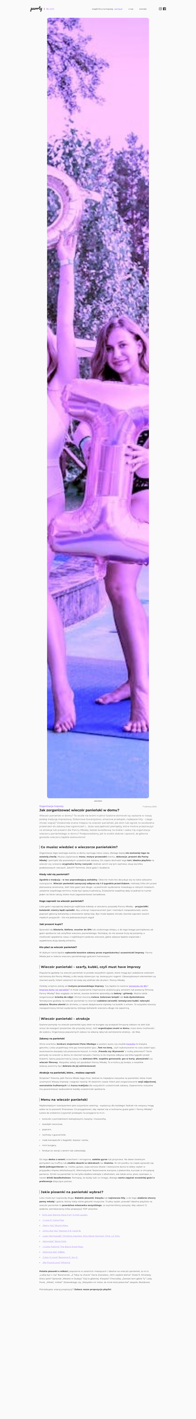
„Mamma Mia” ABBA (53, 1252)
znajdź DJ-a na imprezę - (107, 9)
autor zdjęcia (98, 801)
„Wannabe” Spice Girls (54, 1241)
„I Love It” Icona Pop (53, 1220)
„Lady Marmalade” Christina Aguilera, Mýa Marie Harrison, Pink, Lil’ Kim (81, 1236)
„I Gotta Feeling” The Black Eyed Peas (62, 1246)
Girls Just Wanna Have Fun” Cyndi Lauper (64, 1215)
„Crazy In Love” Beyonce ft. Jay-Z (59, 1257)
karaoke (130, 1044)
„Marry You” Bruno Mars (55, 1225)
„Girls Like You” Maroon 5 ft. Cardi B (61, 1231)
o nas (131, 9)
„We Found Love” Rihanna (56, 1262)
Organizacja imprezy (51, 806)
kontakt (143, 9)
